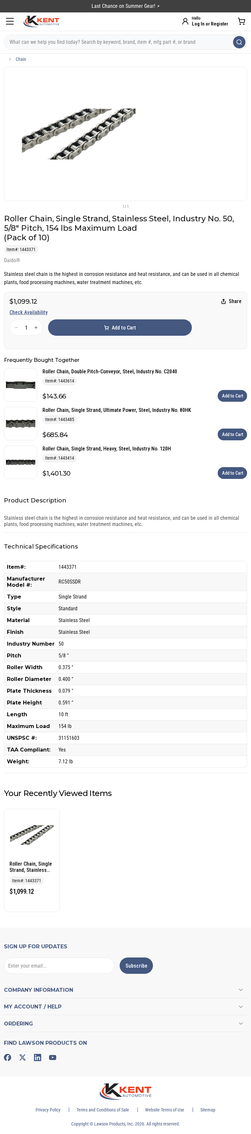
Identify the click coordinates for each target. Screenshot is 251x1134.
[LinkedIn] (37, 1057)
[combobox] (125, 42)
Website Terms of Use (164, 1109)
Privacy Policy (48, 1109)
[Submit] (239, 42)
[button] (114, 206)
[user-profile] (185, 21)
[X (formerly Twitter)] (22, 1057)
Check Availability (28, 312)
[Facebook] (7, 1057)
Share (235, 301)
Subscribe (136, 966)
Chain (21, 59)
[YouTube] (52, 1057)
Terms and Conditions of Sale (102, 1109)
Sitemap (207, 1109)
